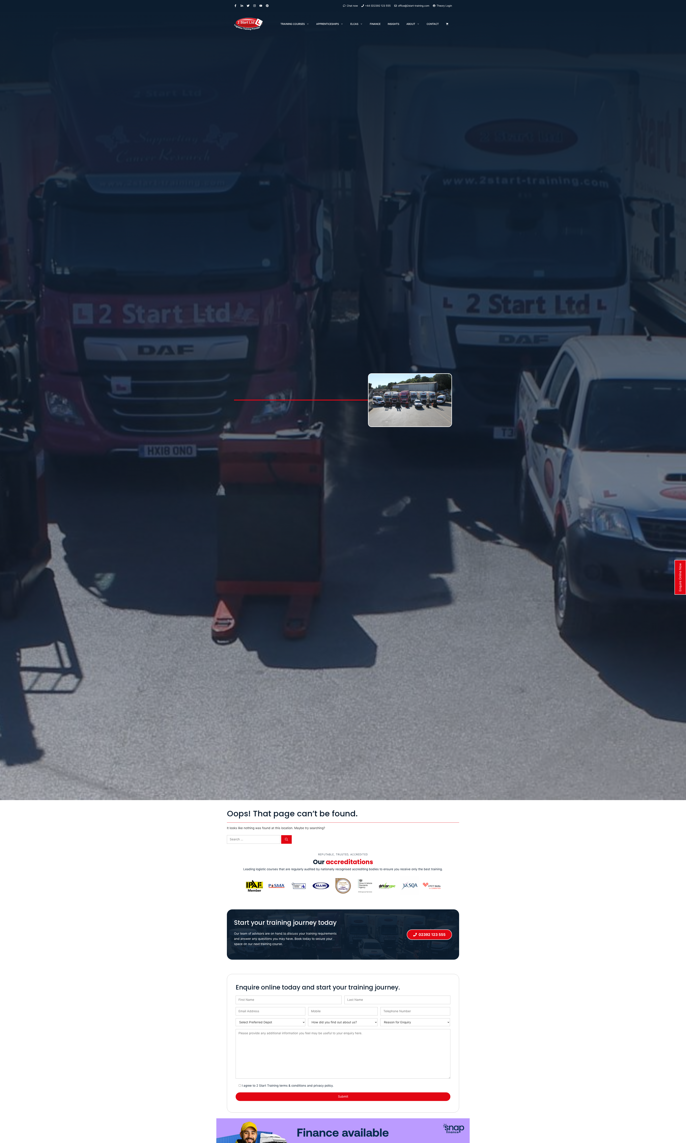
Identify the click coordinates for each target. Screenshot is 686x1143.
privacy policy (323, 1085)
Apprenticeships (327, 23)
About (410, 23)
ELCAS (354, 23)
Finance (375, 23)
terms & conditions (292, 1085)
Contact (433, 23)
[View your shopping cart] (447, 24)
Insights (393, 23)
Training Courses (292, 23)
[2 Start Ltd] (248, 24)
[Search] (286, 839)
